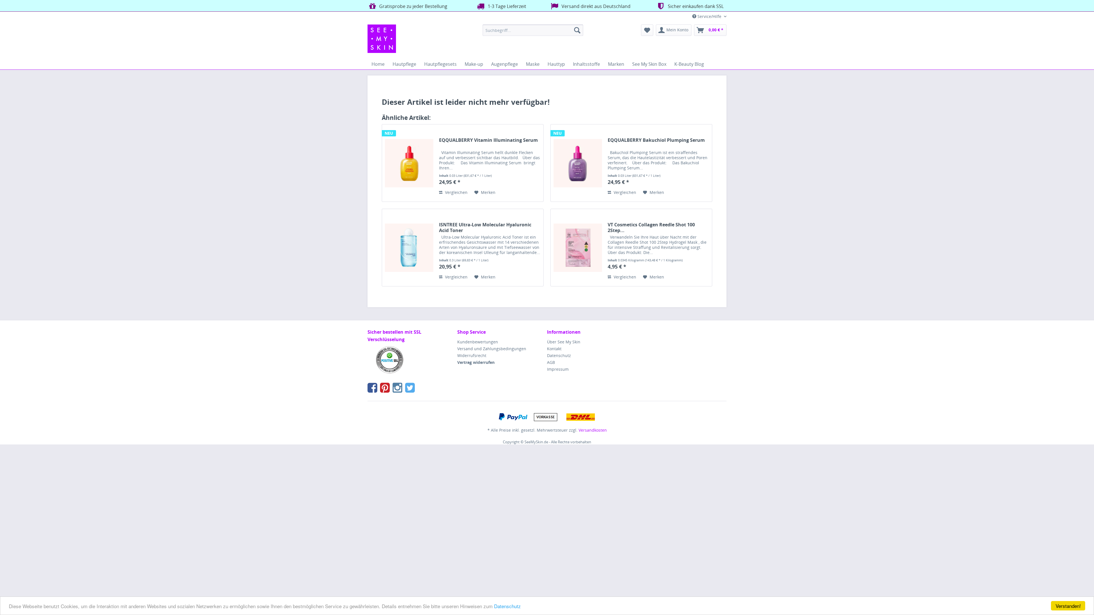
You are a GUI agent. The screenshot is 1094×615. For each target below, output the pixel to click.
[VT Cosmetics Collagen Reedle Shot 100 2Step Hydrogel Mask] (578, 247)
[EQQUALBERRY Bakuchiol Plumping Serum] (578, 163)
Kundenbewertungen (477, 342)
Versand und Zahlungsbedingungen (491, 348)
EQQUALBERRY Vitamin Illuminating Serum (488, 140)
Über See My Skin (563, 342)
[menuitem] (533, 30)
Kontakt (554, 348)
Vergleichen (456, 192)
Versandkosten (593, 430)
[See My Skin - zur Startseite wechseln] (382, 38)
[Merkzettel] (647, 30)
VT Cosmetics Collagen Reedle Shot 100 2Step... (651, 227)
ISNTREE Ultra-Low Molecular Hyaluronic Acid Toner (485, 227)
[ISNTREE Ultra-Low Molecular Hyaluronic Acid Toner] (409, 247)
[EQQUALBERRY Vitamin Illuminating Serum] (409, 163)
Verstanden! (1068, 605)
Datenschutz (507, 606)
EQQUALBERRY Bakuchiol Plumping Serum (656, 140)
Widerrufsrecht (471, 355)
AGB (551, 362)
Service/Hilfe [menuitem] (709, 16)
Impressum (558, 369)
